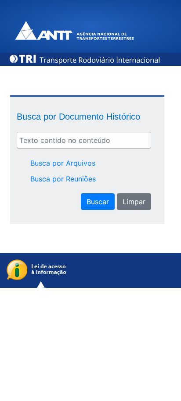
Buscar (98, 201)
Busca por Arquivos (62, 163)
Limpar (134, 201)
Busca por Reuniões (63, 178)
